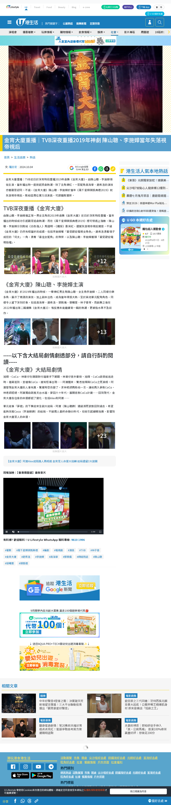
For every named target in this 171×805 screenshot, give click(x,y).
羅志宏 (13, 167)
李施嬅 (40, 556)
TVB (83, 550)
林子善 (95, 550)
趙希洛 (26, 556)
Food (49, 7)
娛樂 (43, 696)
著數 (8, 550)
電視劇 (59, 550)
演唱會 (13, 32)
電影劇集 (131, 696)
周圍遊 (145, 32)
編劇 (46, 550)
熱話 (32, 157)
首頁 (7, 157)
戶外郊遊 (103, 762)
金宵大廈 (11, 556)
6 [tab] (94, 36)
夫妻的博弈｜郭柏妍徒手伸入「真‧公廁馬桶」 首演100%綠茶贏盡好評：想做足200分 (146, 729)
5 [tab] (91, 36)
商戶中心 (128, 7)
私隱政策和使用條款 (94, 790)
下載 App (145, 7)
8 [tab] (81, 40)
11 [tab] (91, 40)
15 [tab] (88, 44)
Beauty (61, 7)
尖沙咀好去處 (97, 758)
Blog (74, 7)
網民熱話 (65, 772)
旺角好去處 (67, 762)
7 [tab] (78, 40)
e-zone (86, 7)
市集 (76, 758)
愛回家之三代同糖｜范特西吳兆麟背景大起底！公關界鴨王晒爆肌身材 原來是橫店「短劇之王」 (146, 704)
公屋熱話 (68, 23)
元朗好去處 (134, 758)
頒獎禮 (24, 563)
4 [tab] (88, 36)
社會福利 (116, 762)
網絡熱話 (83, 556)
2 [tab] (81, 36)
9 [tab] (84, 40)
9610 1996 (78, 540)
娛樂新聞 (81, 23)
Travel (37, 7)
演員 (71, 550)
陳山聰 (98, 556)
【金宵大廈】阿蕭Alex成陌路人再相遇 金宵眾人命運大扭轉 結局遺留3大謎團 (52, 461)
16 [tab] (91, 44)
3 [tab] (84, 36)
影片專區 (129, 32)
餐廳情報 (90, 762)
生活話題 (19, 157)
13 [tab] (81, 44)
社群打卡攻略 (112, 7)
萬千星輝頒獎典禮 (28, 550)
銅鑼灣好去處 (116, 758)
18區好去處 (162, 32)
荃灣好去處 (150, 758)
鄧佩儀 (68, 556)
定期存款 (95, 23)
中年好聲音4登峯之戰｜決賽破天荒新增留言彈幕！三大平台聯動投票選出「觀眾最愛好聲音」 (61, 704)
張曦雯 (10, 563)
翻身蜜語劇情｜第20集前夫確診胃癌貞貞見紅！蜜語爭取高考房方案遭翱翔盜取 (60, 729)
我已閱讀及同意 (138, 791)
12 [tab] (94, 40)
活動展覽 (66, 758)
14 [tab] (84, 44)
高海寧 (54, 556)
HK (26, 7)
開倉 (84, 758)
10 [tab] (88, 40)
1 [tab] (78, 36)
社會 (79, 762)
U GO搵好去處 (156, 13)
